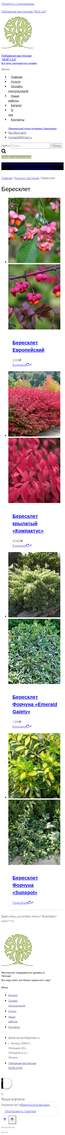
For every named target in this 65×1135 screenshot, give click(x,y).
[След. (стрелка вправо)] (6, 1132)
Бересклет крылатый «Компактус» (28, 523)
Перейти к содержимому (17, 4)
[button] (5, 69)
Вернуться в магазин (35, 1105)
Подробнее (20, 903)
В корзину (19, 365)
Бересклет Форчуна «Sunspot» (25, 885)
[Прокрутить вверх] (4, 1120)
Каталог (16, 105)
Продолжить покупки (20, 1111)
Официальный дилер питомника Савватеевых (32, 128)
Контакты (17, 119)
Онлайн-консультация (18, 88)
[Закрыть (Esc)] (13, 1127)
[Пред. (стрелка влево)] (2, 1132)
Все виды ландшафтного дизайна (19, 63)
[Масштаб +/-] (2, 1127)
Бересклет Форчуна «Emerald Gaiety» (34, 704)
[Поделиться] (9, 1127)
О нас (10, 112)
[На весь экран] (6, 1127)
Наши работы (13, 98)
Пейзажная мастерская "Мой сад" (24, 11)
